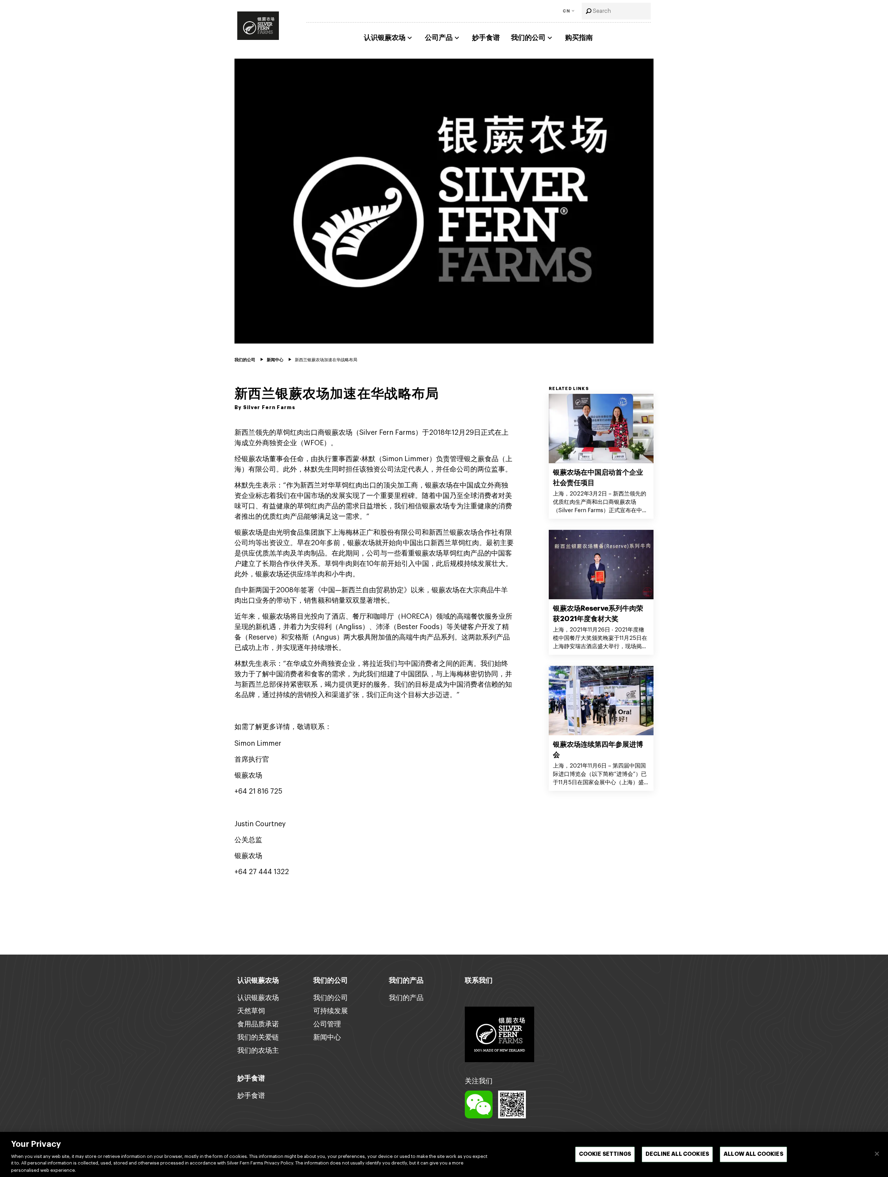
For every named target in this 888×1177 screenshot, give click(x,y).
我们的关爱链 (258, 1037)
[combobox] (616, 11)
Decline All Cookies (677, 1154)
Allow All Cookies (753, 1154)
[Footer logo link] (499, 1034)
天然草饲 (251, 1011)
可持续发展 (330, 1011)
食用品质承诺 (258, 1024)
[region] (444, 1154)
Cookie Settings (605, 1154)
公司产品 (439, 37)
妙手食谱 (486, 37)
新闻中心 (327, 1037)
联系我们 (479, 980)
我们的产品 (406, 997)
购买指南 (579, 37)
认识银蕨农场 (384, 37)
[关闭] (877, 1153)
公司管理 (327, 1024)
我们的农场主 (258, 1050)
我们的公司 (528, 37)
